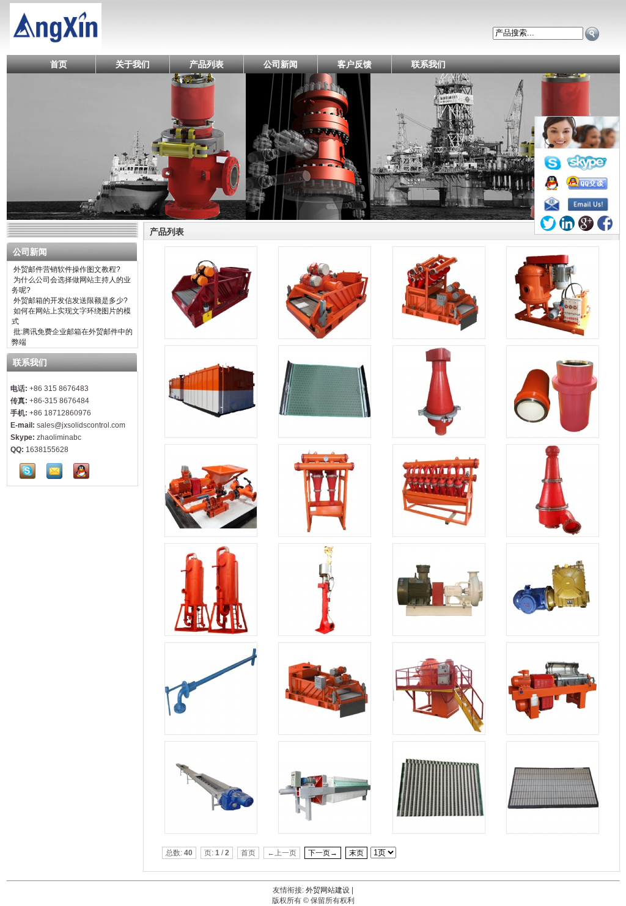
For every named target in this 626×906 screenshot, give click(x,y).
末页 (356, 853)
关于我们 (133, 64)
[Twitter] (548, 223)
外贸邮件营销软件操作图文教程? (66, 269)
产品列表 (207, 64)
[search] (592, 34)
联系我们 (428, 64)
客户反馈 (354, 64)
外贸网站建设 (328, 890)
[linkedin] (567, 223)
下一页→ (322, 853)
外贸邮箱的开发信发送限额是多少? (70, 300)
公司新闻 (280, 64)
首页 (58, 64)
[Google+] (586, 223)
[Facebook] (605, 223)
